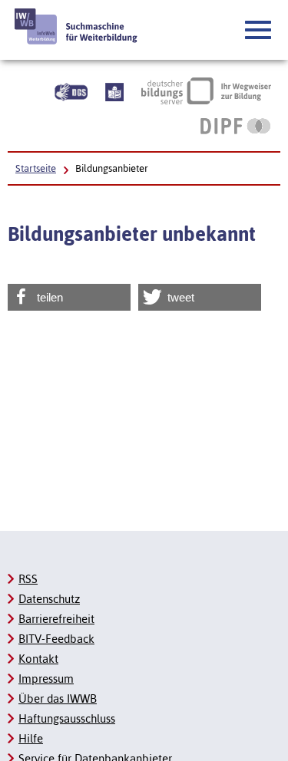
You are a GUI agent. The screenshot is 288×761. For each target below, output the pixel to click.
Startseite (35, 168)
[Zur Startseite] (76, 26)
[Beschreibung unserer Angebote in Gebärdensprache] (71, 90)
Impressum (46, 678)
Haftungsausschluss (66, 718)
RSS (28, 578)
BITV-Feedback (56, 638)
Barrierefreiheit (56, 618)
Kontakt (38, 658)
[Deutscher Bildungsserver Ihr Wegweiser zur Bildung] (206, 90)
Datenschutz (49, 598)
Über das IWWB (57, 698)
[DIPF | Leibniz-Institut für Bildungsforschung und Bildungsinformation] (235, 125)
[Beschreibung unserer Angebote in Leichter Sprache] (114, 90)
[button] (259, 31)
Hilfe (30, 738)
